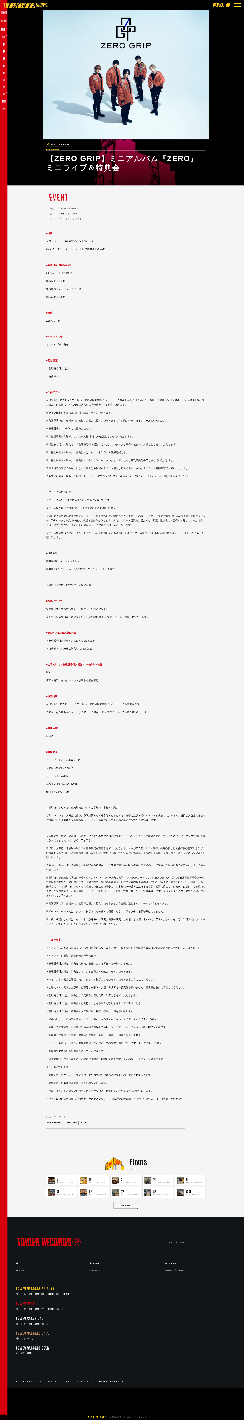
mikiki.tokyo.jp (21, 1270)
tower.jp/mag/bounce (98, 1270)
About (180, 1242)
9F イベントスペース (60, 144)
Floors (138, 1161)
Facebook (54, 1122)
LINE (84, 1122)
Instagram (34, 1294)
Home (169, 1242)
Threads (65, 1294)
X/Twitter (71, 1122)
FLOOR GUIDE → (126, 1205)
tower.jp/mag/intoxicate (174, 1270)
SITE (64, 1309)
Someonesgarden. (110, 1381)
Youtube (50, 1294)
